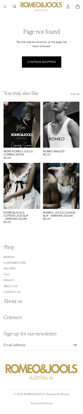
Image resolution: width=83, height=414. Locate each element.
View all (74, 94)
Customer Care (15, 263)
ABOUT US (10, 286)
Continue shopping (41, 62)
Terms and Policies (41, 403)
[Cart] (78, 6)
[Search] (14, 6)
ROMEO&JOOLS (34, 394)
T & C (7, 274)
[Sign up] (74, 345)
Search (9, 257)
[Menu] (5, 7)
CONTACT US (12, 292)
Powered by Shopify (57, 394)
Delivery (10, 269)
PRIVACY (9, 280)
